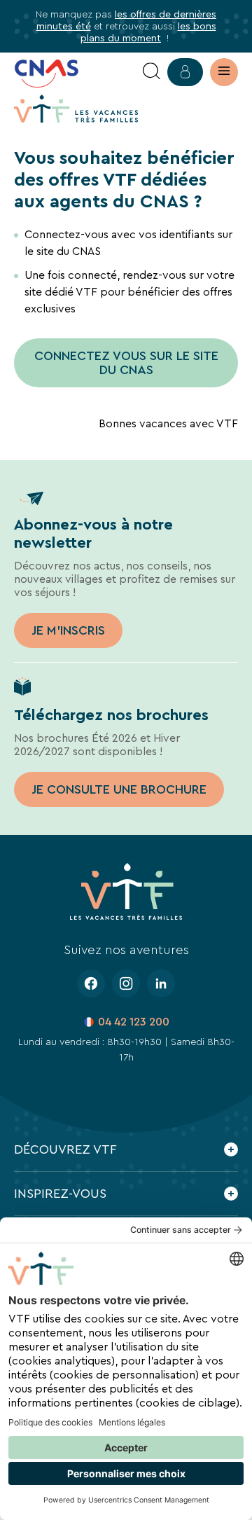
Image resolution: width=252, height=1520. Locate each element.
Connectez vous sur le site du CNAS (126, 363)
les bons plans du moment (148, 32)
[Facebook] (91, 983)
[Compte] (185, 72)
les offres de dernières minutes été (126, 20)
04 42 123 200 (133, 1021)
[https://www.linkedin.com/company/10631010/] (161, 983)
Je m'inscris (68, 630)
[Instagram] (126, 983)
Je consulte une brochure (118, 789)
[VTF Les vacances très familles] (76, 108)
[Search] (151, 72)
